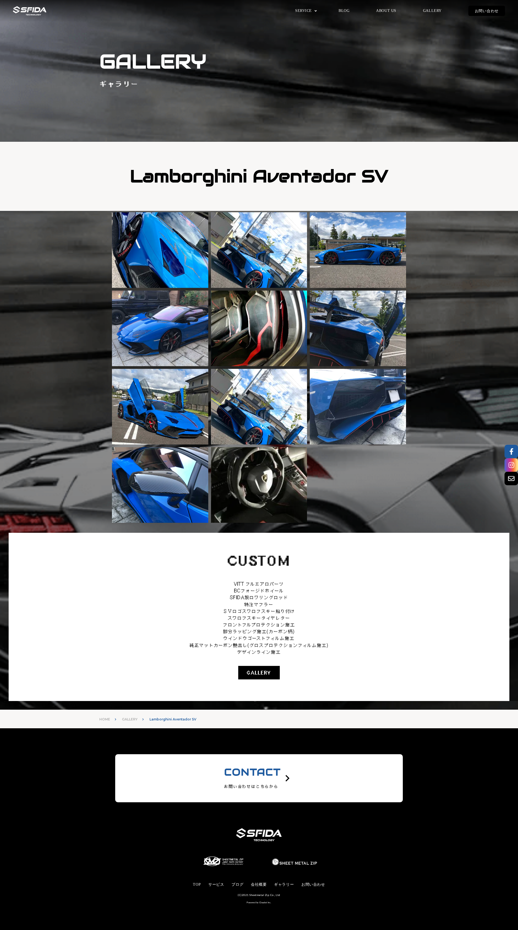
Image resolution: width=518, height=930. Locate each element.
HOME (104, 719)
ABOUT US (386, 11)
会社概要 (259, 884)
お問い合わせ (487, 11)
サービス (216, 884)
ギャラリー (284, 884)
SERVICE (303, 11)
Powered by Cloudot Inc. (259, 902)
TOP (197, 884)
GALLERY (432, 11)
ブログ (237, 884)
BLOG (344, 11)
